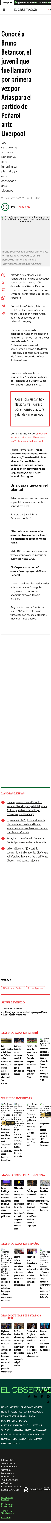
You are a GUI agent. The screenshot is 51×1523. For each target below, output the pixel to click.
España (38, 1439)
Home (4, 1407)
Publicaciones (35, 1434)
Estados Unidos (10, 1443)
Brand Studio (9, 1420)
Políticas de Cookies (7, 1498)
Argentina (25, 1439)
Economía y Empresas (14, 1416)
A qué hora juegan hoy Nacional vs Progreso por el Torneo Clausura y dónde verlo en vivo (24, 1013)
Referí (5, 1411)
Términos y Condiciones (7, 1511)
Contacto (5, 1517)
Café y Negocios (33, 1411)
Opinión (5, 1429)
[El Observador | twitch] (48, 1401)
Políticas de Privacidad (7, 1505)
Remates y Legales (36, 1429)
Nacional (16, 1411)
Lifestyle (37, 1425)
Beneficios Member (32, 1407)
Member (14, 1407)
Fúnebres (17, 1429)
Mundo (23, 1420)
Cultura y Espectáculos (15, 1425)
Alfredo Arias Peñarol (13, 988)
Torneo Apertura (36, 988)
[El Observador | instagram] (42, 1391)
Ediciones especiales (13, 1434)
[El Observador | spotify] (41, 1396)
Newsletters (9, 1439)
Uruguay (7, 2)
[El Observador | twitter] (32, 1391)
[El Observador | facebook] (37, 1391)
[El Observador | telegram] (48, 1396)
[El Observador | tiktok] (29, 1396)
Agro (32, 1416)
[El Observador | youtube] (48, 1391)
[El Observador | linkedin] (35, 1396)
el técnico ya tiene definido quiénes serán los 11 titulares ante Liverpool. (28, 437)
